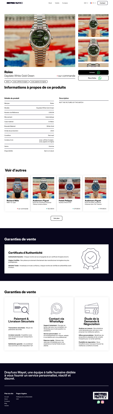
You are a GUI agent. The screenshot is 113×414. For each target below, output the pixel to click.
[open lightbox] (39, 40)
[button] (92, 3)
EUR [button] (85, 3)
